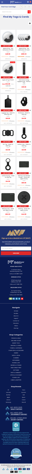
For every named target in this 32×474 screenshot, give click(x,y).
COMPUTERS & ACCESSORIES (16, 350)
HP (8, 390)
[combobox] (16, 11)
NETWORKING (16, 360)
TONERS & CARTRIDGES (16, 348)
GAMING (16, 353)
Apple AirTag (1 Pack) (8, 80)
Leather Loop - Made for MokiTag (24, 145)
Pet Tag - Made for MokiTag (8, 145)
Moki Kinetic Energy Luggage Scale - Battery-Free (24, 81)
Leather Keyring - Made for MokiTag (8, 176)
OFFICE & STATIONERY (16, 375)
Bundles (16, 313)
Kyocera (23, 392)
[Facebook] (14, 299)
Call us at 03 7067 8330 (16, 295)
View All (24, 402)
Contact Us (16, 321)
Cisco (23, 390)
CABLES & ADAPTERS (16, 380)
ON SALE (16, 311)
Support (16, 318)
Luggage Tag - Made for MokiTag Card (8, 113)
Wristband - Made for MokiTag (24, 113)
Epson (23, 397)
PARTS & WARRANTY (16, 372)
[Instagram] (19, 299)
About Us (16, 316)
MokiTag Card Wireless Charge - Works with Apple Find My (24, 177)
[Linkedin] (16, 299)
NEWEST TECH (16, 343)
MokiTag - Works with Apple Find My (24, 209)
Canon (23, 400)
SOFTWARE (16, 370)
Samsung (8, 402)
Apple (8, 397)
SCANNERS (16, 358)
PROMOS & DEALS (16, 338)
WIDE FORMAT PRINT (16, 367)
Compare (14, 46)
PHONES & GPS (16, 363)
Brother (8, 395)
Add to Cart (6, 46)
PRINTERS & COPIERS (16, 345)
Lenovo (8, 400)
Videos (16, 325)
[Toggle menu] (2, 2)
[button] (30, 23)
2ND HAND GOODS (16, 340)
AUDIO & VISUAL (16, 355)
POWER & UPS (16, 377)
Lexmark (8, 392)
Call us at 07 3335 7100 (16, 284)
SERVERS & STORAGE (16, 365)
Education (16, 323)
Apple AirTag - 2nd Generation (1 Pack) (8, 49)
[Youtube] (22, 299)
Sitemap (16, 328)
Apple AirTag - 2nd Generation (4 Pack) (24, 49)
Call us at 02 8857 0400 (16, 274)
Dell (24, 395)
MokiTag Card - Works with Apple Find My (8, 209)
